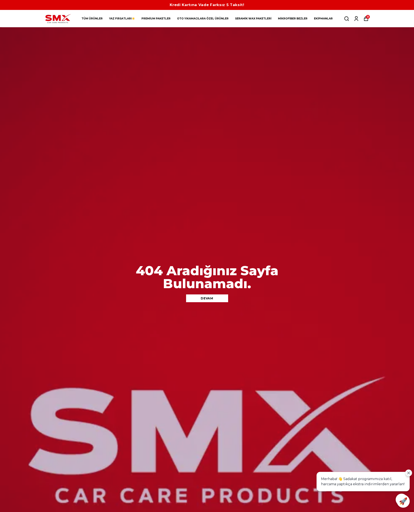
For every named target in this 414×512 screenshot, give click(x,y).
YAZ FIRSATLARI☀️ (122, 18)
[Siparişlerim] (356, 18)
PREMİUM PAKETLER (156, 18)
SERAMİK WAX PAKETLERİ (253, 18)
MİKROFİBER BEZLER (292, 18)
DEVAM (207, 298)
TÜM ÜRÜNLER (92, 18)
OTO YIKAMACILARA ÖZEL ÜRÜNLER (203, 18)
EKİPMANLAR (323, 18)
